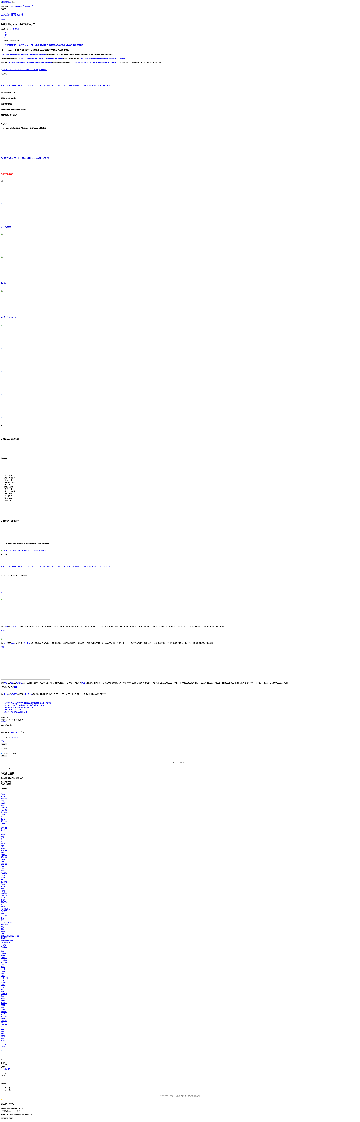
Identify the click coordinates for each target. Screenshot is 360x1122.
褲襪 (2, 991)
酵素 (2, 904)
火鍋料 (3, 846)
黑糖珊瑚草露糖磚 (7, 940)
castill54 (3, 721)
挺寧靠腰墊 (4, 924)
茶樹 (2, 1031)
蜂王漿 (3, 897)
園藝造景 (4, 913)
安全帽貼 (4, 812)
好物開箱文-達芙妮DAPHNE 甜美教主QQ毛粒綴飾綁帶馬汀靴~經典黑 (27, 703)
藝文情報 (16, 29)
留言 (17, 732)
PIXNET (166, 1096)
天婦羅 (3, 844)
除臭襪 (6, 626)
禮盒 (2, 543)
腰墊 (2, 929)
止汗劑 (3, 819)
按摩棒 (3, 1005)
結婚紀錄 (15, 737)
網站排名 (4, 947)
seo (2, 1022)
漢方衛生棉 (28, 694)
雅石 (2, 918)
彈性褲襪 (4, 994)
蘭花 (2, 920)
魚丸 (2, 841)
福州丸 (3, 848)
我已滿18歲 (5, 1118)
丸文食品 (19, 683)
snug (2, 592)
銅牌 (2, 973)
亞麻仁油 (4, 895)
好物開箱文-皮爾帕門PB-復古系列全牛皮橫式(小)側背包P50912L (25, 705)
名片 (6, 37)
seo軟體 (3, 945)
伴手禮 (3, 835)
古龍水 (3, 1036)
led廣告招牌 (5, 978)
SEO (2, 949)
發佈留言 (4, 756)
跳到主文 (4, 20)
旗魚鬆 (83, 683)
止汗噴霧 (4, 821)
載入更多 (4, 744)
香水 (2, 1034)
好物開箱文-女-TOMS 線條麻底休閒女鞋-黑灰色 (20, 707)
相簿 (6, 33)
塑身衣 (3, 630)
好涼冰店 (4, 810)
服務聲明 (197, 1096)
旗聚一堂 (4, 828)
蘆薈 (2, 1027)
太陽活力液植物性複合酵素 (10, 936)
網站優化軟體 (5, 942)
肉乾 (2, 839)
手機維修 (4, 1012)
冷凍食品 (4, 850)
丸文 (11, 683)
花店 (2, 951)
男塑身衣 (27, 643)
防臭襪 (3, 805)
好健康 (3, 891)
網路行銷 (4, 1021)
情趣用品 (4, 1003)
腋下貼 (3, 817)
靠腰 (2, 927)
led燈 (2, 980)
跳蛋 (2, 1007)
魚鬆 (2, 647)
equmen (13, 643)
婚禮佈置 (4, 955)
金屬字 (3, 976)
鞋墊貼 (3, 823)
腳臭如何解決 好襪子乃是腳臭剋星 (15, 712)
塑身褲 (3, 1043)
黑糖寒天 (4, 938)
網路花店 (4, 953)
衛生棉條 (4, 1016)
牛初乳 (3, 900)
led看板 (3, 987)
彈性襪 (3, 989)
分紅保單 (4, 911)
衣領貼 (3, 794)
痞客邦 (13, 732)
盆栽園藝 (4, 915)
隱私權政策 (191, 1096)
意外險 (3, 906)
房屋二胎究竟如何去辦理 (12, 710)
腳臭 (2, 801)
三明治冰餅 (4, 808)
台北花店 (4, 960)
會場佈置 (4, 958)
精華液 (3, 1029)
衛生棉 (6, 694)
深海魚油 (4, 902)
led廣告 (3, 982)
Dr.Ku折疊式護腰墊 (7, 922)
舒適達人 (14, 694)
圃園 (2, 1038)
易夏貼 (3, 814)
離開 (11, 1118)
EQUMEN (4, 1044)
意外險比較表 (5, 909)
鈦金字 (3, 985)
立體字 (3, 971)
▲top (2, 741)
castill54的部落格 (12, 14)
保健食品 (4, 893)
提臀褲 (3, 1046)
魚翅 (2, 853)
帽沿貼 (3, 796)
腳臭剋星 (17, 626)
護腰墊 (3, 931)
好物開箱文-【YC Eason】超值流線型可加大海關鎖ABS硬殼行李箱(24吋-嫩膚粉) (44, 45)
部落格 (6, 35)
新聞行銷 (4, 1025)
